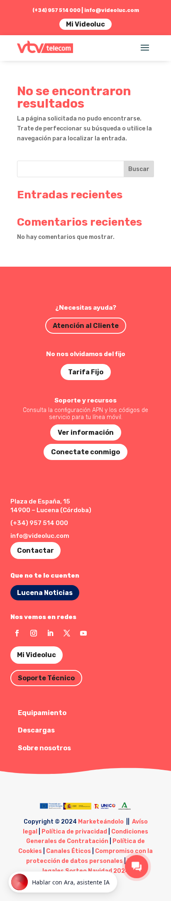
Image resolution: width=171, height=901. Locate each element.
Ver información (86, 432)
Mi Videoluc (85, 24)
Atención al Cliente (86, 326)
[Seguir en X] (66, 633)
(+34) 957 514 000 (39, 523)
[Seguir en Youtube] (83, 633)
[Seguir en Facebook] (17, 633)
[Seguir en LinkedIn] (50, 633)
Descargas (36, 730)
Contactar (35, 550)
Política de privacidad (74, 831)
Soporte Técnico (46, 678)
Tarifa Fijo (85, 372)
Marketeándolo (101, 821)
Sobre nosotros (44, 748)
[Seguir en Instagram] (33, 633)
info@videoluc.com (111, 10)
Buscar (138, 169)
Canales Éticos (68, 851)
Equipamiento (42, 713)
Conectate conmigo (85, 452)
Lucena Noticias (45, 593)
